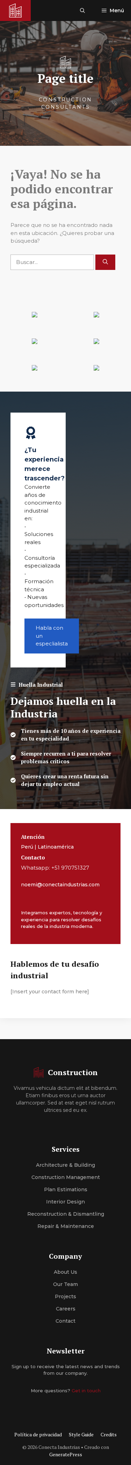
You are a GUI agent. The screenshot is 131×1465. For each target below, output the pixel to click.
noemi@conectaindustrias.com (60, 884)
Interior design (65, 1202)
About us (65, 1272)
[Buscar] (105, 262)
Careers (65, 1309)
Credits (109, 1434)
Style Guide (81, 1434)
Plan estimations (65, 1189)
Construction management (65, 1177)
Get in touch (86, 1390)
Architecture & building (65, 1165)
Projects (65, 1296)
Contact (65, 1321)
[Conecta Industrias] (15, 10)
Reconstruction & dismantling (65, 1214)
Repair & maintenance (65, 1226)
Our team (65, 1284)
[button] (82, 10)
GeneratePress (65, 1454)
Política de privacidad (38, 1434)
